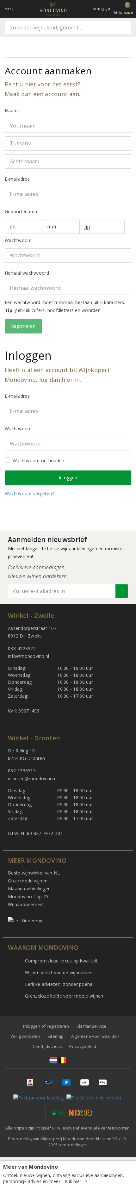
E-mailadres (17, 179)
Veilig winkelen (25, 1036)
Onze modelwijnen (27, 881)
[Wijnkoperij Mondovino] (53, 9)
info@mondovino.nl (28, 656)
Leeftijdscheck (47, 1046)
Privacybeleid (82, 1046)
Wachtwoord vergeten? (29, 493)
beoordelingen (68, 1145)
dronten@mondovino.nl (33, 778)
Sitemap (55, 1036)
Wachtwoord (18, 240)
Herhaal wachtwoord (27, 273)
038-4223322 (22, 648)
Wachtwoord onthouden (38, 461)
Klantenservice (92, 1026)
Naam (11, 111)
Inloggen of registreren (46, 1026)
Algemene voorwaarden (95, 1036)
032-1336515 (22, 771)
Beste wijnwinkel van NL (34, 873)
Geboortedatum (22, 212)
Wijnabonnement (26, 904)
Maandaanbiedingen (29, 889)
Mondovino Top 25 (28, 896)
